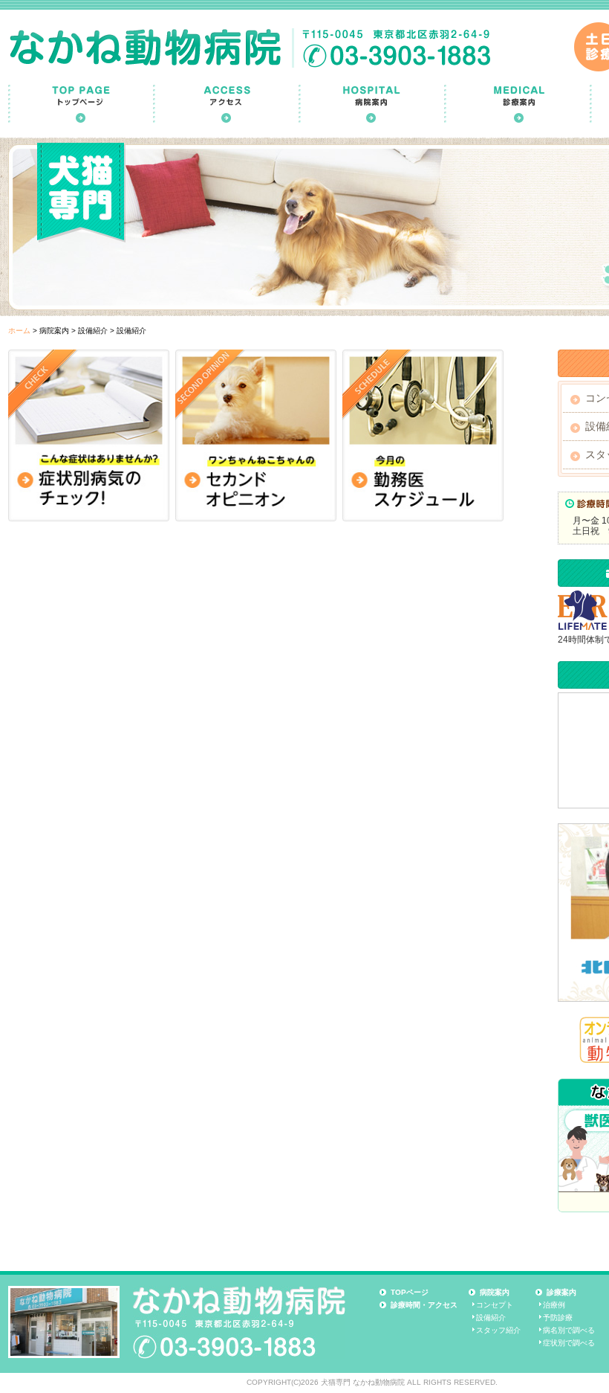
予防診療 (558, 1317)
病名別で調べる (569, 1330)
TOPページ (410, 1292)
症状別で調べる (569, 1343)
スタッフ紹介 (498, 1330)
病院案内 (494, 1292)
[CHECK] (88, 435)
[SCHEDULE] (423, 435)
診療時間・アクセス (424, 1305)
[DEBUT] (255, 435)
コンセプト (494, 1305)
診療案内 (561, 1292)
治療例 (554, 1305)
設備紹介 (491, 1317)
